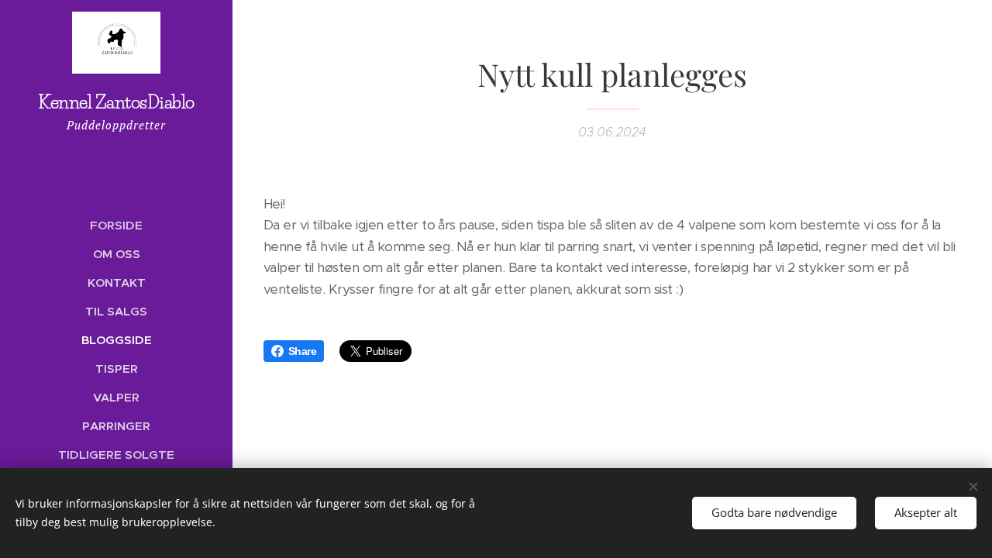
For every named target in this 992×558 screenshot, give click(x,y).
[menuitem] (116, 225)
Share (302, 351)
